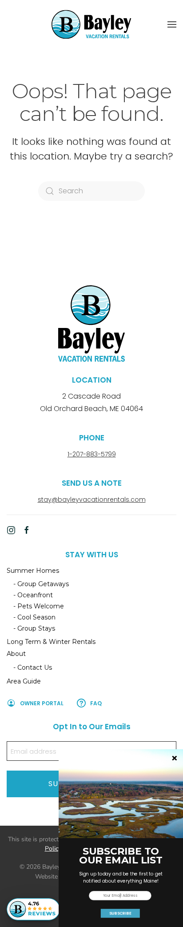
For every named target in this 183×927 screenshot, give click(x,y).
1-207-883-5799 (92, 454)
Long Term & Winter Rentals (51, 642)
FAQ (96, 703)
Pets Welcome (40, 606)
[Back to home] (91, 24)
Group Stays (36, 628)
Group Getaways (43, 584)
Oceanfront (35, 595)
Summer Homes (33, 571)
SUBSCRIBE (120, 913)
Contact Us (34, 667)
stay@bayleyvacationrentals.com (92, 499)
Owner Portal (42, 703)
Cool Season (36, 617)
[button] (171, 24)
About (16, 654)
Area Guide (24, 681)
